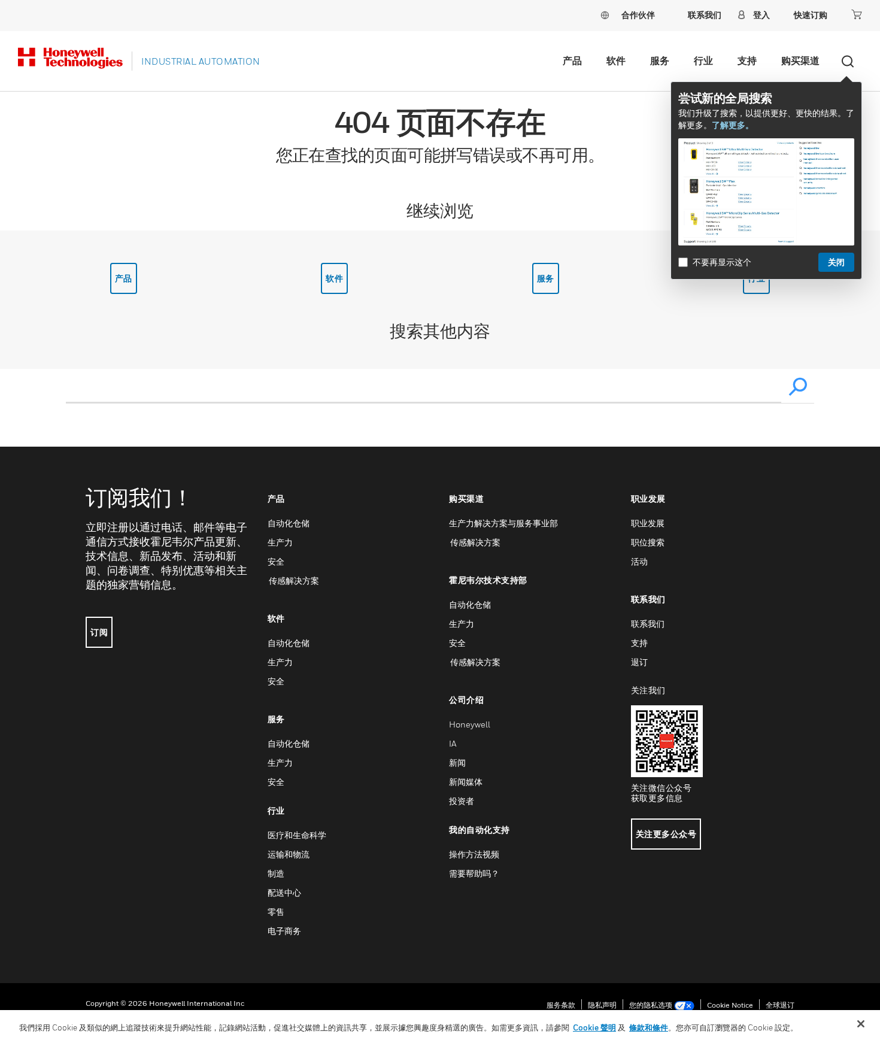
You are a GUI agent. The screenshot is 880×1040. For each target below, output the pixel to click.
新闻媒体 (466, 782)
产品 (572, 60)
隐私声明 (602, 1004)
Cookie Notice (730, 1004)
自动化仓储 (288, 523)
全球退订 (780, 1004)
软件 (616, 60)
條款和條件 (648, 1027)
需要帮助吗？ (474, 873)
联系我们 (647, 623)
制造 (276, 873)
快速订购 (810, 15)
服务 (659, 60)
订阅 (99, 632)
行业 (703, 60)
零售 (276, 911)
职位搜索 (647, 542)
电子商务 (284, 931)
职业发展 (647, 523)
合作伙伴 (638, 15)
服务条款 (561, 1004)
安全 (276, 561)
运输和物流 (288, 854)
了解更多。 (733, 125)
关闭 (836, 262)
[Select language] (604, 15)
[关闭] (861, 1024)
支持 (747, 60)
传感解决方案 (293, 580)
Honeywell (469, 724)
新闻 (457, 762)
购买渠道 (800, 60)
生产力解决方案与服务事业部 (503, 523)
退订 (639, 662)
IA (452, 743)
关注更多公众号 (666, 834)
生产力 (280, 542)
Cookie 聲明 (594, 1027)
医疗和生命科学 (297, 835)
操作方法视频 (474, 854)
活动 (639, 561)
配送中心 (284, 892)
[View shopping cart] (856, 14)
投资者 (461, 801)
